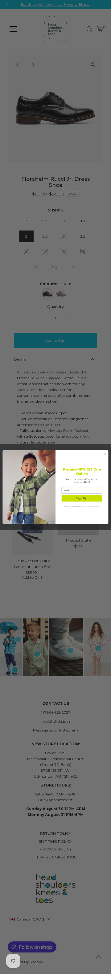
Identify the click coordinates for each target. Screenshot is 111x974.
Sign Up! (82, 497)
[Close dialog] (105, 453)
